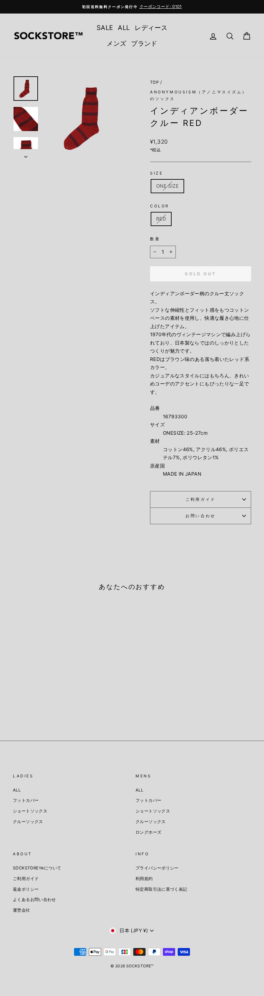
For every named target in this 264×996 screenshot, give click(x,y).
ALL (124, 28)
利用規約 (144, 878)
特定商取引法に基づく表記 (161, 889)
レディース (151, 28)
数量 (155, 238)
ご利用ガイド (200, 499)
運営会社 (21, 910)
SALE (105, 28)
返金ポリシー (26, 889)
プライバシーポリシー (157, 868)
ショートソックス (30, 811)
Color (159, 206)
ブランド (144, 43)
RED (161, 219)
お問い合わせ (200, 515)
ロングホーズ (148, 832)
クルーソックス (28, 821)
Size (156, 173)
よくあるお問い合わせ (34, 899)
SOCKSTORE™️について (37, 868)
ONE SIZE (167, 186)
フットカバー (26, 800)
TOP (154, 82)
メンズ (116, 43)
